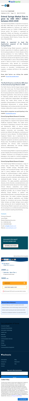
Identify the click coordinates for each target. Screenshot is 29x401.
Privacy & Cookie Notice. (17, 395)
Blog (15, 359)
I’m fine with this (22, 399)
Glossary (3, 364)
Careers (3, 366)
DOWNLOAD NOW (11, 246)
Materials (3, 334)
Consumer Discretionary (6, 328)
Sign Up (14, 377)
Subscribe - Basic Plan (9, 272)
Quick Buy (7, 283)
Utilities (2, 341)
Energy (2, 343)
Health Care (3, 332)
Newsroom (17, 361)
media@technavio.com (10, 226)
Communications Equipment (7, 347)
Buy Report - (8, 264)
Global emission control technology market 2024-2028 (14, 307)
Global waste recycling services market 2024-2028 (13, 310)
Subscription (4, 359)
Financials (3, 345)
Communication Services (6, 338)
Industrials (3, 336)
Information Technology (6, 330)
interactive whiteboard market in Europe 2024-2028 (14, 312)
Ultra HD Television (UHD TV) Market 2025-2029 (13, 305)
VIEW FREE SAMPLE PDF (11, 287)
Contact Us (3, 361)
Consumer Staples (5, 326)
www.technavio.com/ (11, 228)
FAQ (15, 364)
